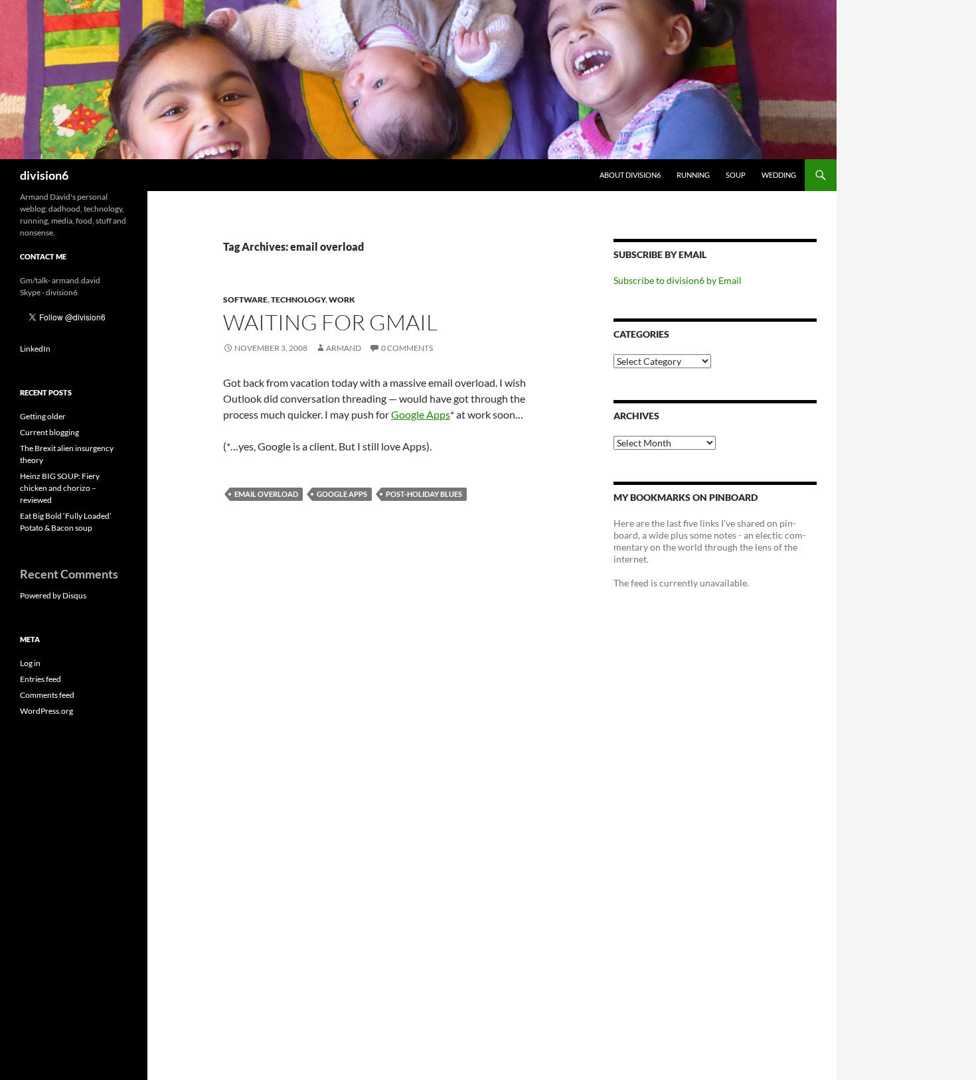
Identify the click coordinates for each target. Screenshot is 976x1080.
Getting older (43, 416)
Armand (343, 348)
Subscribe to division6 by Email (677, 280)
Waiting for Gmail (330, 322)
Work (342, 299)
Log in (30, 663)
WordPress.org (46, 711)
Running (693, 174)
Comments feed (47, 695)
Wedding (779, 174)
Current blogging (49, 432)
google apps (342, 494)
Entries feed (40, 679)
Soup (736, 174)
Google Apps (420, 414)
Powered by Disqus (53, 595)
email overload (266, 494)
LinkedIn (35, 349)
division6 (44, 175)
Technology (298, 299)
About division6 (630, 174)
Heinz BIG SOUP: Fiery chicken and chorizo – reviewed (60, 488)
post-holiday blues (424, 494)
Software (245, 299)
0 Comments (407, 348)
